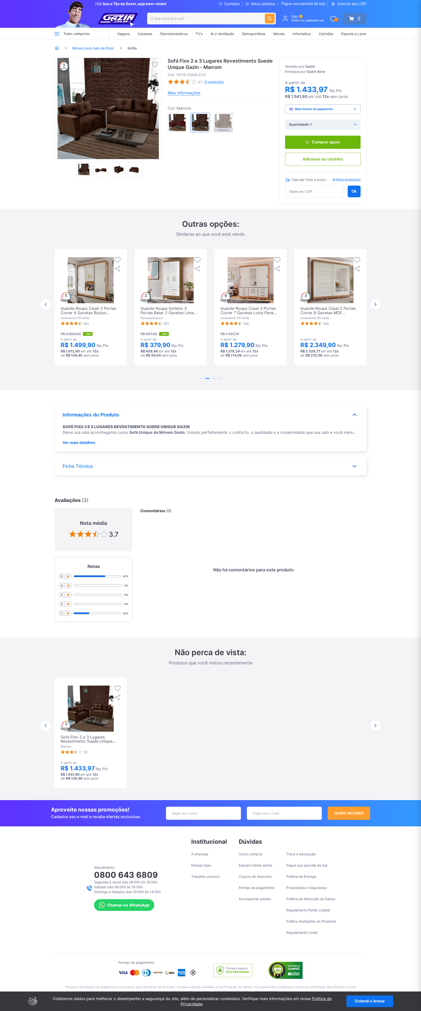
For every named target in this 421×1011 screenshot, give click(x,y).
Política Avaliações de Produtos (311, 921)
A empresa (199, 854)
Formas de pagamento (257, 888)
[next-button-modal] (375, 304)
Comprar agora (326, 142)
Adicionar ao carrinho (323, 159)
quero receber (349, 813)
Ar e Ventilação (222, 34)
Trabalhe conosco (205, 876)
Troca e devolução (301, 854)
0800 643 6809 (126, 875)
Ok (354, 191)
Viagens (123, 34)
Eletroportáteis (253, 34)
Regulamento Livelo (301, 932)
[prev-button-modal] (45, 304)
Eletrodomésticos (174, 34)
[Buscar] (270, 18)
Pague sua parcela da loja (303, 3)
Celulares (145, 34)
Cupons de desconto (255, 876)
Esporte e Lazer (353, 34)
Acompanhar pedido (255, 899)
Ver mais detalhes (79, 443)
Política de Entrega (301, 876)
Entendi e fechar (370, 1001)
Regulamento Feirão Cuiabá (308, 910)
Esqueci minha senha (255, 865)
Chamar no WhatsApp (128, 905)
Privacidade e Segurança (306, 888)
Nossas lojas (201, 865)
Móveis (279, 34)
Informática (302, 34)
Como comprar (250, 854)
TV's (199, 34)
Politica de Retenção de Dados (310, 899)
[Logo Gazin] (118, 20)
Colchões (326, 34)
